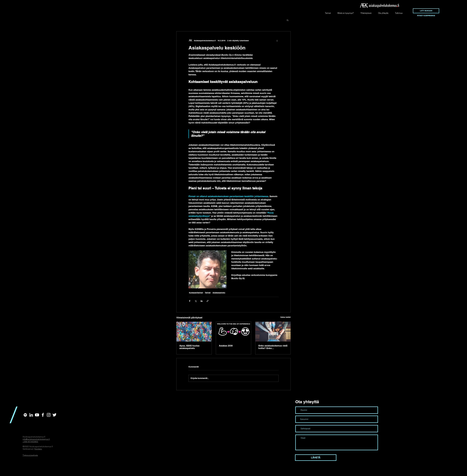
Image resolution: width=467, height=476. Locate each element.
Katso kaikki (285, 317)
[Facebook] (42, 414)
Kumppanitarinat (196, 293)
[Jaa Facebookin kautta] (190, 301)
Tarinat (208, 293)
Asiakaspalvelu (219, 293)
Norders (38, 449)
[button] (287, 20)
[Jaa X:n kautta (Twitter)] (195, 301)
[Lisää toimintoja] (277, 40)
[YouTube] (37, 414)
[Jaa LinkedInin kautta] (201, 301)
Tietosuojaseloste (30, 455)
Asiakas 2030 (226, 345)
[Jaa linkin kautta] (207, 301)
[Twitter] (54, 414)
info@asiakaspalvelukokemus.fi (36, 439)
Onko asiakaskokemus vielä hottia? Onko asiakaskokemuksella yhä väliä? (272, 346)
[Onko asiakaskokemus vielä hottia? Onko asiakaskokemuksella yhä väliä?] (273, 331)
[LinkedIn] (31, 414)
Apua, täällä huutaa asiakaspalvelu (189, 346)
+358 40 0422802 (30, 441)
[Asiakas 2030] (233, 331)
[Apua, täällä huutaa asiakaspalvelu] (194, 331)
